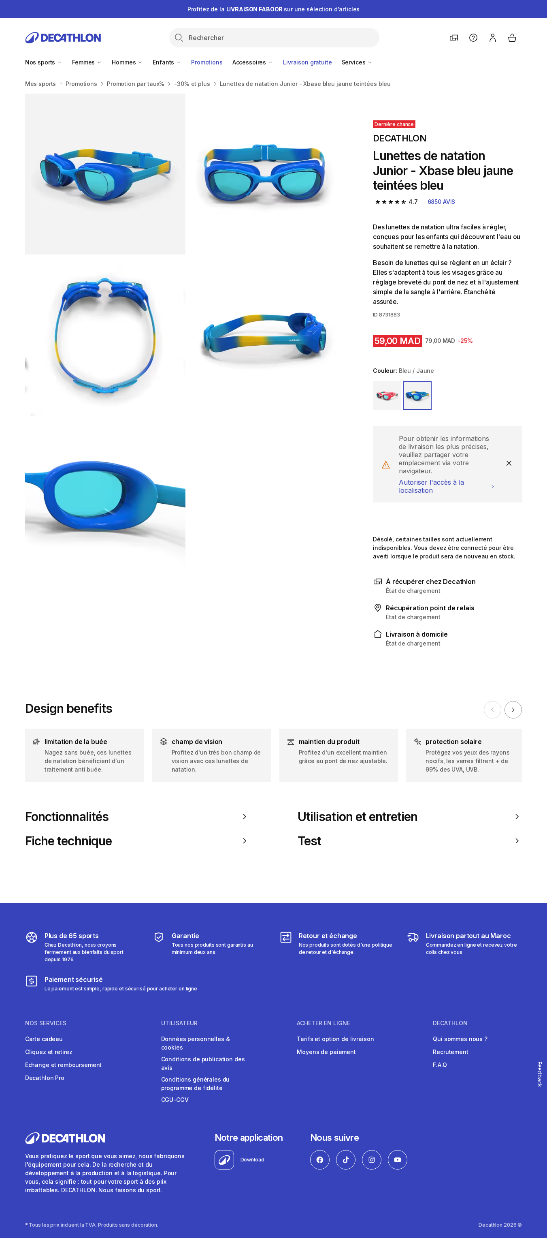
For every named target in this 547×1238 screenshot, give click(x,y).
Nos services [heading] (45, 1023)
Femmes (84, 62)
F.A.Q (440, 1064)
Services (354, 62)
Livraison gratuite (307, 62)
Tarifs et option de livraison (335, 1038)
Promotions (207, 62)
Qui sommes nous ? (460, 1038)
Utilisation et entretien (357, 816)
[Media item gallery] (186, 335)
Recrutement (450, 1051)
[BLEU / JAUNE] (417, 395)
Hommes (124, 62)
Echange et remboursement (63, 1064)
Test (309, 841)
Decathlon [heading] (450, 1023)
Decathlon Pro (44, 1077)
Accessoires (250, 62)
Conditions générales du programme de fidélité (195, 1083)
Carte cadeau (44, 1038)
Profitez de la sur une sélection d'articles (273, 9)
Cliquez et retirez (48, 1051)
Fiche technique (68, 841)
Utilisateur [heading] (179, 1023)
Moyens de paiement (326, 1051)
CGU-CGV (175, 1099)
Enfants (164, 62)
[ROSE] (387, 395)
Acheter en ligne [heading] (323, 1023)
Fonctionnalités (67, 816)
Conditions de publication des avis (203, 1063)
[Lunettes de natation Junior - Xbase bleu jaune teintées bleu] (105, 174)
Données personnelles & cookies (195, 1043)
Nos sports (41, 62)
